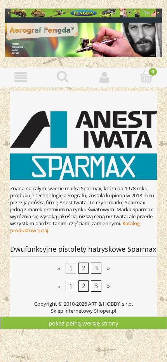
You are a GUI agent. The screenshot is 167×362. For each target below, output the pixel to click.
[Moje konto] (104, 77)
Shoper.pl (105, 310)
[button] (21, 77)
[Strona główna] (83, 31)
